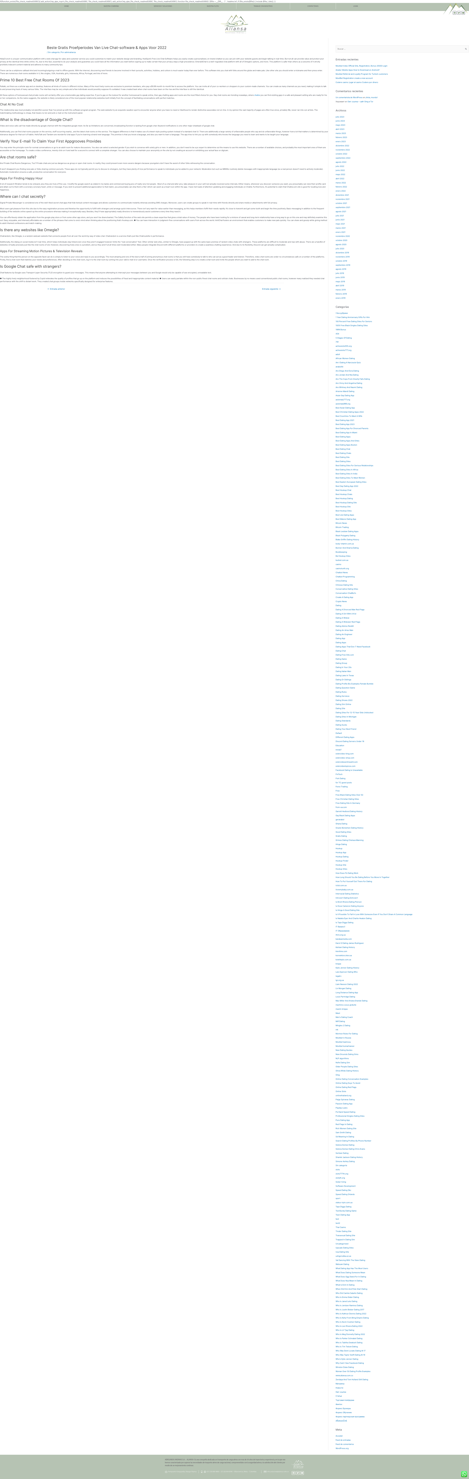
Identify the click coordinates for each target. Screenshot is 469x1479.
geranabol (340, 819)
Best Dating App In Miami (346, 432)
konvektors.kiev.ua (344, 955)
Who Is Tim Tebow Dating (347, 1346)
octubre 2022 (341, 154)
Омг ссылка (341, 1392)
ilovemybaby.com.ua (344, 889)
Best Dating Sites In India (346, 474)
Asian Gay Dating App (345, 395)
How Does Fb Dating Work (347, 873)
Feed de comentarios (345, 1444)
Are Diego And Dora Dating (347, 371)
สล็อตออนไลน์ (341, 1421)
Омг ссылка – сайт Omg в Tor (360, 101)
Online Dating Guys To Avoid (348, 1083)
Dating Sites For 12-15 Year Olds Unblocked (354, 712)
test (337, 1219)
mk (337, 1029)
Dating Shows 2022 (344, 700)
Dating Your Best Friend (346, 729)
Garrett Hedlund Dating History (349, 811)
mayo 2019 (340, 281)
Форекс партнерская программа (350, 1416)
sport (338, 1198)
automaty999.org (343, 404)
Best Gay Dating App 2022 (347, 486)
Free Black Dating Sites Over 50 (349, 795)
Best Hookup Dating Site (346, 502)
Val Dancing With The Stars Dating (350, 1260)
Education (340, 745)
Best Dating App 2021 (345, 420)
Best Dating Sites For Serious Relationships (354, 465)
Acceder (339, 1436)
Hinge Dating (341, 844)
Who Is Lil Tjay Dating (345, 1330)
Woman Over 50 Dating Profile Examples (353, 1371)
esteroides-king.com (345, 753)
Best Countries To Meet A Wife (349, 416)
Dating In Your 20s (344, 667)
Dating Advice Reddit (345, 626)
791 (337, 342)
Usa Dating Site (342, 1252)
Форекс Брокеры (343, 1408)
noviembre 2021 (343, 199)
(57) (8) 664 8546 (226, 1472)
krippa (338, 964)
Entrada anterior (56, 289)
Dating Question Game (345, 688)
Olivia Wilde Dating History (347, 1071)
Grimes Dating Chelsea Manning (349, 840)
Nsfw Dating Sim (343, 1062)
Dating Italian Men (343, 671)
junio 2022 (340, 170)
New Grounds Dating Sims (347, 1054)
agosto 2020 (341, 244)
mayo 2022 (340, 174)
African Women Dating (345, 358)
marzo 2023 (341, 133)
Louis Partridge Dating (345, 997)
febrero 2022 (341, 187)
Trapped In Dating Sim (345, 1239)
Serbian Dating (342, 1153)
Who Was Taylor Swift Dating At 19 (350, 1355)
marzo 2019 (341, 290)
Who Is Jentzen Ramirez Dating (349, 1305)
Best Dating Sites (343, 461)
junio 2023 (340, 121)
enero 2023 (341, 141)
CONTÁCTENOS (312, 6)
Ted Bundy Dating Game (346, 1211)
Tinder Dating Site (343, 1231)
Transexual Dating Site (345, 1235)
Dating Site (340, 708)
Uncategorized (342, 1244)
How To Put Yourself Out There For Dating (354, 881)
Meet (338, 1013)
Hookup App (341, 852)
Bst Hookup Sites (343, 556)
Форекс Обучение (344, 1412)
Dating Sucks (341, 725)
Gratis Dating (341, 836)
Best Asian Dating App (345, 408)
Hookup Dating (342, 856)
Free (338, 791)
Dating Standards (343, 721)
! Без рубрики (342, 313)
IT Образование (343, 931)
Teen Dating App (343, 1215)
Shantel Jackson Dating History (349, 1157)
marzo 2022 (341, 183)
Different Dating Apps (345, 737)
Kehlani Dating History (345, 947)
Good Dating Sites (343, 832)
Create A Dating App (344, 597)
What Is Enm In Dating (345, 1285)
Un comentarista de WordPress (349, 97)
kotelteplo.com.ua (343, 959)
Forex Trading (342, 786)
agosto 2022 (341, 162)
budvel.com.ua (342, 560)
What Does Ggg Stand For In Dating (351, 1277)
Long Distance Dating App (347, 992)
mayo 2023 (340, 125)
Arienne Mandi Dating (345, 391)
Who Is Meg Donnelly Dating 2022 (350, 1334)
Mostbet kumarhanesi (345, 1046)
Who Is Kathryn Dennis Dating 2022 (351, 1313)
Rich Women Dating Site (346, 1128)
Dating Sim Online (343, 704)
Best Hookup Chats (344, 494)
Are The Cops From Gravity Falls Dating (353, 379)
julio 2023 (340, 117)
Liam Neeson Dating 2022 (347, 984)
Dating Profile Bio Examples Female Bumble (354, 684)
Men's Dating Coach (344, 1017)
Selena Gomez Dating (345, 1145)
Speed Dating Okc (343, 1190)
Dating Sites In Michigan (346, 717)
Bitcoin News (341, 523)
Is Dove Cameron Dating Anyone (350, 906)
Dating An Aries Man (344, 630)
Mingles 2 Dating (343, 1025)
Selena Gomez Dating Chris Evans (350, 1149)
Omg (338, 1075)
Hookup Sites (341, 869)
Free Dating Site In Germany (348, 803)
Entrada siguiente (271, 289)
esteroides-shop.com (345, 758)
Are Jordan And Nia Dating (347, 375)
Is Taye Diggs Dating (344, 922)
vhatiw (257, 95)
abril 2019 (340, 285)
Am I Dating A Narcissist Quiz (348, 362)
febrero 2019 (341, 294)
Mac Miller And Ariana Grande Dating (351, 1001)
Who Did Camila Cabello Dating (349, 1293)
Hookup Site (341, 865)
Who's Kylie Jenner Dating (347, 1359)
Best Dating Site (343, 457)
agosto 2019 (341, 269)
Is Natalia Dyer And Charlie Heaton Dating (354, 918)
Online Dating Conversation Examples (352, 1079)
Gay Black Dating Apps (345, 815)
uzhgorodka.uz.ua (343, 1256)
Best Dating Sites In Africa (347, 469)
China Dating (341, 581)
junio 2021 (340, 220)
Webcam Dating (342, 1264)
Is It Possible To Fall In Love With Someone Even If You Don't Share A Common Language (374, 914)
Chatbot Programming (345, 576)
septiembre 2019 (343, 265)
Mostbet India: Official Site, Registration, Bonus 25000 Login (361, 66)
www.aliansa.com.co (344, 1375)
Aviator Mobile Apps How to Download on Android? (358, 70)
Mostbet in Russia (343, 1038)
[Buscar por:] (402, 49)
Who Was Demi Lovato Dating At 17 (351, 1351)
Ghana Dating (341, 824)
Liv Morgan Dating (343, 988)
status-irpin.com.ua (344, 1202)
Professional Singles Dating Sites (350, 1116)
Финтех (339, 1404)
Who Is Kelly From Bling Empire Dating (352, 1318)
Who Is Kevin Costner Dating (348, 1322)
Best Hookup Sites (344, 511)
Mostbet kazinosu (343, 1042)
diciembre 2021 (342, 195)
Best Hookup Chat (343, 490)
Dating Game (341, 659)
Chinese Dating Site (344, 585)
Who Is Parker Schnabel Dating (349, 1338)
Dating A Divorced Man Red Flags (350, 609)
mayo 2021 (340, 224)
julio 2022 (340, 166)
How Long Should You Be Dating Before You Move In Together (362, 877)
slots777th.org (342, 1174)
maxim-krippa (341, 1009)
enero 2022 (341, 191)
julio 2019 (340, 273)
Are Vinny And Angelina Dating (349, 383)
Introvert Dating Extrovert (347, 898)
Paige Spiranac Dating (345, 1099)
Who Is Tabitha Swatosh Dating (349, 1342)
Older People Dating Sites (347, 1066)
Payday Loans (341, 1108)
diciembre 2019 (342, 252)
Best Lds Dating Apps (345, 515)
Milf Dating (340, 1021)
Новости (339, 1388)
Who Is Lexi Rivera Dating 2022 (349, 1326)
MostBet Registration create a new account (354, 78)
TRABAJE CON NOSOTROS (263, 6)
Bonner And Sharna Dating (347, 548)
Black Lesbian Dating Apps (347, 531)
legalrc (338, 976)
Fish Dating (340, 778)
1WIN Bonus (341, 329)
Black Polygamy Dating (345, 535)
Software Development (346, 1186)
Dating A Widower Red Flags (348, 622)
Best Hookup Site (343, 506)
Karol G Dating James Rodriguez (350, 943)
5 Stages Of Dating (344, 338)
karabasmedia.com (344, 939)
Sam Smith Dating (343, 1132)
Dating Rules (341, 692)
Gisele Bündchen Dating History (349, 828)
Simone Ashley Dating (345, 1161)
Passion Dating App (344, 1104)
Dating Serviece (342, 696)
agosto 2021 (341, 211)
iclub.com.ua (341, 885)
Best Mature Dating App (346, 519)
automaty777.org (343, 399)
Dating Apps (341, 642)
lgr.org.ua (340, 980)
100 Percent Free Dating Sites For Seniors (354, 321)
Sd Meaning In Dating (345, 1136)
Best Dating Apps (343, 437)
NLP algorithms (342, 1058)
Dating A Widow (342, 618)
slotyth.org (340, 1178)
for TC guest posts (344, 782)
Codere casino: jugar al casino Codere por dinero (357, 82)
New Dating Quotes (344, 1050)
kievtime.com (341, 951)
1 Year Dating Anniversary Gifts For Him (353, 317)
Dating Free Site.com (345, 655)
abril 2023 (340, 129)
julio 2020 (340, 248)
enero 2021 (340, 232)
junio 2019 (340, 277)
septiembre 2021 (343, 207)
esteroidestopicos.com (345, 766)
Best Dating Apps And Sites (347, 441)
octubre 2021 (341, 203)
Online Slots (341, 1091)
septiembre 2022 (343, 158)
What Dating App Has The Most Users (352, 1268)
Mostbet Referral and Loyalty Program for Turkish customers (362, 74)
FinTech (339, 774)
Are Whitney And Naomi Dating (349, 387)
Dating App (340, 638)
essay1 (338, 749)
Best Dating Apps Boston (346, 445)
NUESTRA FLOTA (213, 6)
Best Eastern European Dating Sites (351, 482)
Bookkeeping (341, 552)
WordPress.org (342, 1448)
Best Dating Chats (343, 453)
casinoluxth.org (342, 568)
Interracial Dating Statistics (347, 894)
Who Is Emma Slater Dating (347, 1297)
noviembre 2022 (343, 150)
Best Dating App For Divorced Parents (352, 428)
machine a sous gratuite (346, 1005)
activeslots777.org (343, 350)
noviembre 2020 (343, 236)
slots (338, 1169)
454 (337, 334)
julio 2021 (340, 215)
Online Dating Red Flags (346, 1087)
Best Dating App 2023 (345, 424)
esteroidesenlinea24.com (347, 762)
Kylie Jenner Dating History (347, 968)
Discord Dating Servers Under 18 (350, 741)
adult (338, 354)
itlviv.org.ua (341, 935)
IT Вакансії (340, 926)
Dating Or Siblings (343, 679)
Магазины (340, 1383)
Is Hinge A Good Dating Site (348, 910)
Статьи (339, 1396)
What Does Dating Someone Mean (350, 1272)
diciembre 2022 (342, 145)
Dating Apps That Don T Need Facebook (353, 646)
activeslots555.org (344, 346)
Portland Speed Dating (345, 1112)
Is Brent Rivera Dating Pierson (349, 902)
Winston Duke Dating (345, 1367)
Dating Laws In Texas (345, 675)
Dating (338, 605)
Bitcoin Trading (342, 527)
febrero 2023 (341, 137)
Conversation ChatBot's (346, 593)
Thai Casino (341, 1227)
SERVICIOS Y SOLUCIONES (163, 6)
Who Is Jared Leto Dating (346, 1301)
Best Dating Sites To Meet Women (350, 478)
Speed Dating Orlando (345, 1194)
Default (339, 733)
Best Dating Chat (343, 449)
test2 (338, 1223)
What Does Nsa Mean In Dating (349, 1281)
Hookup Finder (342, 861)
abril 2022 (340, 178)
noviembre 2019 (343, 257)
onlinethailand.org (343, 1095)
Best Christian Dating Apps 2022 (350, 412)
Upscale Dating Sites (345, 1248)
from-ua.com (341, 807)
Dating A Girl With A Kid (346, 614)
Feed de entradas (343, 1440)
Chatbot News (342, 572)
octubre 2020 (341, 240)
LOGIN (355, 6)
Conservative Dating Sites (347, 589)
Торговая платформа (345, 1400)
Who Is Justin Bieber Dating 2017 (350, 1309)
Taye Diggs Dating (343, 1206)
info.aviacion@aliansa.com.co (278, 1472)
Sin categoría (53, 52)
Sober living (341, 1182)
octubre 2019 (341, 261)
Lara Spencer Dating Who (347, 972)
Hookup (339, 848)
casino (338, 564)
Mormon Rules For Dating (347, 1033)
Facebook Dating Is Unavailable (349, 770)
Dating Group (341, 663)
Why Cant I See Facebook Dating (350, 1363)
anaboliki (339, 367)
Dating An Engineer (344, 634)
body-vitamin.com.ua (345, 544)
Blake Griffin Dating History (347, 539)
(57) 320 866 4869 (213, 1472)
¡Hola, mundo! (372, 97)
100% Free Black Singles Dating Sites (352, 325)
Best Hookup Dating (344, 498)
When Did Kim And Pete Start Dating (351, 1289)
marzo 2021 (341, 228)
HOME (66, 6)
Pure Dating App (343, 1120)
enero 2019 (340, 298)
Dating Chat (341, 651)
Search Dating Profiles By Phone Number (353, 1141)
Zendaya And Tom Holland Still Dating (352, 1379)
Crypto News (341, 601)
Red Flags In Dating (344, 1124)
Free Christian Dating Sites (347, 799)
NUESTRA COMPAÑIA (111, 6)
